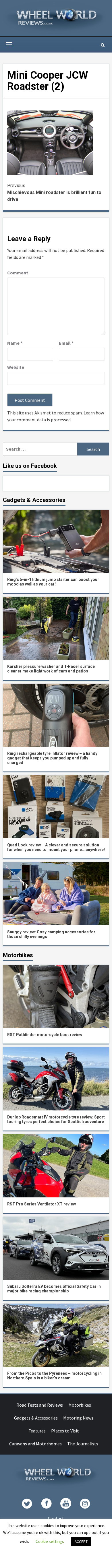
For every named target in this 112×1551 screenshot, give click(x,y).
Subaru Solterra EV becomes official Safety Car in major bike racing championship (54, 1288)
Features (37, 1431)
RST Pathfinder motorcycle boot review (44, 1034)
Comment (17, 273)
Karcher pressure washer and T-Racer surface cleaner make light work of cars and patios (51, 668)
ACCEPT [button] (81, 1541)
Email (66, 343)
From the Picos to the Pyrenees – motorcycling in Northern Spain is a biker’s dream (54, 1375)
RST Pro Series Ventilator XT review (41, 1204)
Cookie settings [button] (50, 1541)
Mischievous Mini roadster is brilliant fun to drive (54, 192)
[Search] (102, 45)
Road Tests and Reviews (39, 1405)
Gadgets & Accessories (36, 1418)
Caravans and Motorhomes (35, 1444)
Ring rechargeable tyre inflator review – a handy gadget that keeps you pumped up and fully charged (52, 758)
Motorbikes (79, 1405)
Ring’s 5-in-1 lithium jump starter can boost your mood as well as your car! (53, 581)
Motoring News (78, 1418)
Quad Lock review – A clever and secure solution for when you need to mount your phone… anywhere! (56, 847)
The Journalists (82, 1444)
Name (14, 343)
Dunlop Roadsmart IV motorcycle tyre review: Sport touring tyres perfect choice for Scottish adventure (56, 1119)
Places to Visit (65, 1431)
